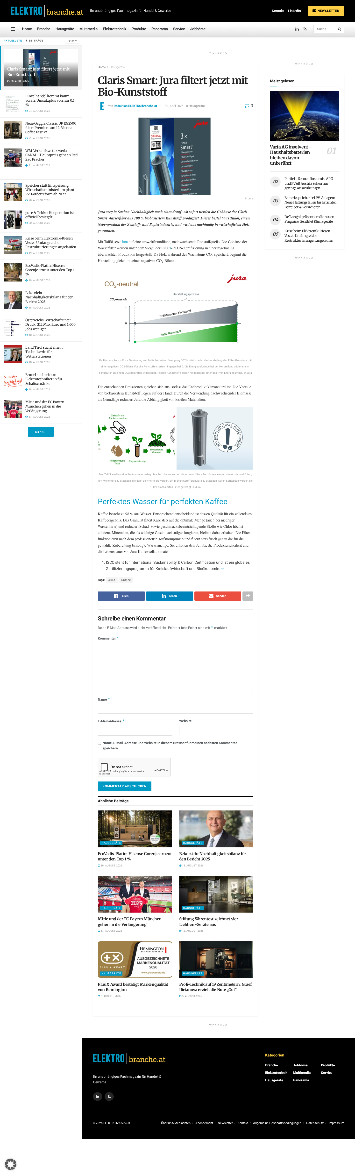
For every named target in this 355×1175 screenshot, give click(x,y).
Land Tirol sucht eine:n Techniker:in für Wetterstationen (44, 351)
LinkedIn (294, 11)
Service (179, 29)
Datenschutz (315, 1123)
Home (27, 29)
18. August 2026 (192, 866)
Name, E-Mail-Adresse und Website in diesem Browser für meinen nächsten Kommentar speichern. (170, 745)
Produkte (139, 29)
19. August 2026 (111, 866)
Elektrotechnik (114, 29)
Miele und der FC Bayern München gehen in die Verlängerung (44, 406)
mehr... (41, 432)
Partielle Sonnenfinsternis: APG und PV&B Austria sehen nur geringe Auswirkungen (308, 183)
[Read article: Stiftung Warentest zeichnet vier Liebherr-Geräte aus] (216, 894)
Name (104, 699)
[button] (10, 1164)
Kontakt (278, 11)
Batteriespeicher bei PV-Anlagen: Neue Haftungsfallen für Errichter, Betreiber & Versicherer (310, 202)
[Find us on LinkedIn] (297, 29)
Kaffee (126, 580)
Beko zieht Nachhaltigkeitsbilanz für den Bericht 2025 (49, 297)
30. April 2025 (174, 106)
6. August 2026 (110, 996)
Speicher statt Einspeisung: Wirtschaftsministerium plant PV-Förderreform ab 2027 (49, 189)
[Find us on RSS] (305, 29)
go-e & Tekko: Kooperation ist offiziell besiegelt (49, 215)
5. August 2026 (191, 996)
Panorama (159, 29)
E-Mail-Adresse (111, 721)
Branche (43, 29)
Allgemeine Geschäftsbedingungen (277, 1123)
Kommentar (108, 638)
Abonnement (204, 1123)
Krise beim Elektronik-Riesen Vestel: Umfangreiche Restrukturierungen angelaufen (50, 242)
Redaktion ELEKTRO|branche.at (135, 106)
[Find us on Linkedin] (97, 1096)
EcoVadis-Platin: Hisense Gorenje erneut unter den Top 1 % (49, 269)
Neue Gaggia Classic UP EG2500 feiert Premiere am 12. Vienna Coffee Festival (50, 127)
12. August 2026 (192, 931)
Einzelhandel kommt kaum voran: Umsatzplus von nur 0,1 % (49, 100)
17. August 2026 (111, 931)
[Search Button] (339, 29)
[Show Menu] (13, 29)
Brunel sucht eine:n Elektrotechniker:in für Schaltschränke (43, 379)
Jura (125, 241)
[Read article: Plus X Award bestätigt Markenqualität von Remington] (135, 959)
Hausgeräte (65, 29)
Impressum (336, 1123)
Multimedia (88, 29)
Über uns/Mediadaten (176, 1123)
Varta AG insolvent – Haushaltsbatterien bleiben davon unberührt (291, 155)
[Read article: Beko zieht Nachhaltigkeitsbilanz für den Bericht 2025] (216, 828)
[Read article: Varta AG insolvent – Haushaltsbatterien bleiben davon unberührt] (304, 116)
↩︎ (222, 569)
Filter (71, 41)
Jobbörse (198, 29)
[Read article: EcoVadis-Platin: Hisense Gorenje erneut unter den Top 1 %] (135, 828)
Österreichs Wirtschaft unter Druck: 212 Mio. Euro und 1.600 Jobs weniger (50, 324)
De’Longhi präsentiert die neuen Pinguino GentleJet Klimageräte (309, 219)
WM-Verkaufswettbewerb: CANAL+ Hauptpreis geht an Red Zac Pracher (51, 155)
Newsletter (328, 10)
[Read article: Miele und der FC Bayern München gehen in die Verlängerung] (135, 894)
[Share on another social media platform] (247, 596)
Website (185, 721)
